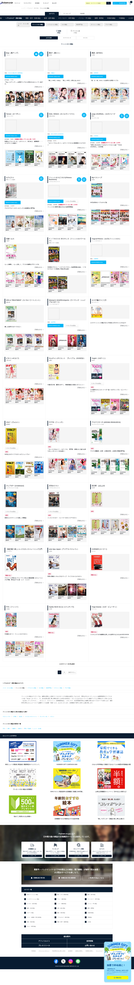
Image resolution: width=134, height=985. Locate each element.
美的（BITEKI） (98, 53)
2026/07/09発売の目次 (54, 325)
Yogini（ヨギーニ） (99, 358)
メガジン (52, 716)
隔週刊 (14, 728)
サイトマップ (99, 950)
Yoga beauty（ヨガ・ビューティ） (105, 607)
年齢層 (82, 13)
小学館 (14, 716)
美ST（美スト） (55, 53)
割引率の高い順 (67, 37)
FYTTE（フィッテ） (56, 422)
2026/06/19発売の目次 (97, 139)
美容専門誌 (79, 24)
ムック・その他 (37, 728)
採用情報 (90, 941)
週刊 (9, 728)
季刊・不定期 (27, 728)
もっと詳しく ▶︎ (32, 855)
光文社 (20, 716)
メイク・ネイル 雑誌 (23, 24)
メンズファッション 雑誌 (33, 899)
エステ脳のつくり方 (99, 300)
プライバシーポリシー (44, 950)
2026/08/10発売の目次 (11, 76)
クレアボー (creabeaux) (15, 486)
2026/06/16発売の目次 (54, 137)
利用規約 (33, 950)
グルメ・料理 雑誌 (31, 926)
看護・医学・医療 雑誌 (33, 18)
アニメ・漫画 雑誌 (61, 899)
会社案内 (70, 950)
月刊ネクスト (54, 486)
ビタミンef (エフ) (12, 358)
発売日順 (85, 37)
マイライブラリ (27, 3)
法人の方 (54, 3)
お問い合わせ (90, 945)
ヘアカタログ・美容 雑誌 (32, 8)
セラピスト (10, 177)
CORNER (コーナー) (99, 549)
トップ (23, 8)
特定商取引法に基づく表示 (58, 950)
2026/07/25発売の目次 (54, 201)
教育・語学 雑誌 (49, 18)
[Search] (108, 3)
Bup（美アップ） (12, 53)
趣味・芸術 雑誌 (61, 912)
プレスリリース (44, 945)
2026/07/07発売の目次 (11, 202)
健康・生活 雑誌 (31, 908)
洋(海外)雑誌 (111, 18)
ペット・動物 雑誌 (61, 903)
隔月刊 (20, 728)
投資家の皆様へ (89, 950)
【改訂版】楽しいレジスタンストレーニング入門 (24, 549)
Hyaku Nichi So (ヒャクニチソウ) (61, 607)
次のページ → (72, 672)
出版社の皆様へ (79, 950)
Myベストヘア (97, 177)
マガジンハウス (6, 716)
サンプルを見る (71, 201)
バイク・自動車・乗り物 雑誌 (34, 917)
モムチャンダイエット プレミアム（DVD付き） (67, 358)
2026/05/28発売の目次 (97, 262)
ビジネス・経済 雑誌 (32, 903)
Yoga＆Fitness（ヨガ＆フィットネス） (106, 239)
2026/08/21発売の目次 (97, 76)
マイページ (17, 3)
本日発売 (37, 3)
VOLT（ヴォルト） (13, 422)
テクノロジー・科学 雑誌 (66, 18)
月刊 (4, 728)
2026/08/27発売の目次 (11, 136)
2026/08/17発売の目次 (54, 76)
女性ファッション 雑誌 (32, 894)
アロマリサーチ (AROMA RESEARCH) (106, 422)
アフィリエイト (44, 941)
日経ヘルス (10, 239)
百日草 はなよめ (98, 486)
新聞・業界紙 (99, 18)
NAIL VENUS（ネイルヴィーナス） (62, 114)
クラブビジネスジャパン (31, 716)
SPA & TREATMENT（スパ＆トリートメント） (23, 300)
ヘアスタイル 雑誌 (52, 24)
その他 (89, 922)
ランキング (45, 3)
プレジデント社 (43, 716)
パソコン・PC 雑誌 (84, 18)
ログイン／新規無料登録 (120, 3)
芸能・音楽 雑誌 (31, 922)
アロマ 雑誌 (108, 24)
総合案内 (67, 936)
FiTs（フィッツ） (12, 607)
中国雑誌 (122, 18)
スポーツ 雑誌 (30, 912)
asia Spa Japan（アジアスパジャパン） (64, 549)
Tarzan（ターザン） (13, 114)
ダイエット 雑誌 (95, 24)
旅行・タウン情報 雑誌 (62, 894)
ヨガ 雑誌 (64, 24)
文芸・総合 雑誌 (61, 908)
